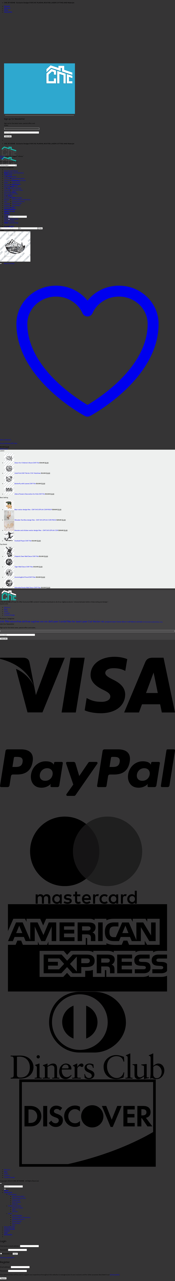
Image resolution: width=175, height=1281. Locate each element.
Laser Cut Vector (91, 621)
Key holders (16, 205)
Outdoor (7, 203)
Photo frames (17, 203)
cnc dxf (48, 621)
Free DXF (7, 190)
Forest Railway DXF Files (8, 443)
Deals (6, 182)
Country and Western (11, 180)
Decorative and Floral (11, 184)
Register (3, 1278)
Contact (7, 613)
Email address (5, 1267)
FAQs (6, 10)
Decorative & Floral (19, 1198)
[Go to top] (1, 1183)
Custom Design (9, 211)
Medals (6, 200)
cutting (161, 622)
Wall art (7, 217)
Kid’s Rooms (16, 1202)
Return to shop (9, 263)
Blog (5, 609)
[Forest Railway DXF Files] (15, 261)
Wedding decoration (11, 219)
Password (4, 1250)
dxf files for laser (72, 621)
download (148, 622)
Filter (40, 228)
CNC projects (106, 622)
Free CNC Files (9, 1227)
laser (114, 622)
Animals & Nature (18, 201)
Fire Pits (15, 194)
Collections (8, 175)
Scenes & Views (17, 190)
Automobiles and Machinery (14, 173)
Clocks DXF (16, 182)
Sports (6, 213)
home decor (122, 622)
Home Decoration (18, 178)
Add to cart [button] (4, 449)
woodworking (155, 622)
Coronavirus (8, 178)
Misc (13, 207)
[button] (8, 12)
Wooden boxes (9, 221)
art (144, 622)
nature (13, 621)
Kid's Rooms (8, 196)
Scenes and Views (10, 209)
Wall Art (15, 186)
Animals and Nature (11, 171)
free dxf (21, 621)
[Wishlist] (1, 263)
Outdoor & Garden (14, 188)
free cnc (39, 621)
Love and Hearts (9, 198)
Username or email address (10, 1246)
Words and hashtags (11, 223)
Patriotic (7, 205)
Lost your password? (7, 1257)
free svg (30, 621)
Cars (5, 175)
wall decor (131, 622)
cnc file (4, 621)
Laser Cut (57, 621)
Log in (15, 1254)
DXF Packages (17, 198)
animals (139, 622)
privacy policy (114, 1275)
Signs (6, 211)
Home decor (12, 176)
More (10, 1213)
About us (7, 8)
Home (2, 156)
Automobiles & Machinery (21, 199)
